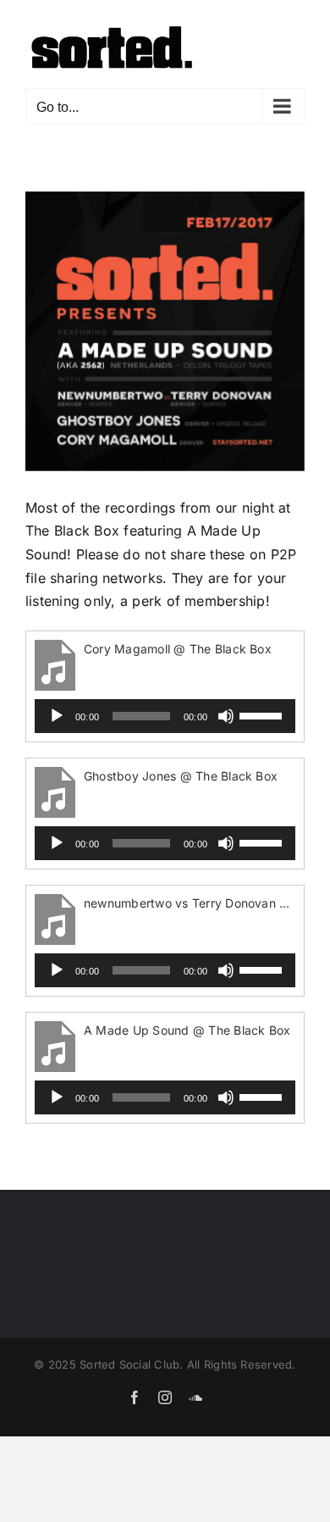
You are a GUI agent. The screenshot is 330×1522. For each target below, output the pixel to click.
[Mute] (225, 716)
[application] (165, 716)
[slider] (263, 714)
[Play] (56, 716)
